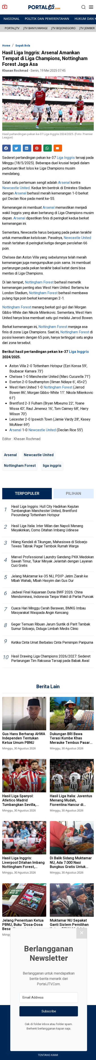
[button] (83, 7)
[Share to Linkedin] (27, 148)
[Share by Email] (58, 148)
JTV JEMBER (87, 28)
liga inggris (52, 465)
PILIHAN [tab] (73, 494)
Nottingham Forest (39, 282)
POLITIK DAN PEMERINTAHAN (47, 18)
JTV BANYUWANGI (35, 28)
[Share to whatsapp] (47, 148)
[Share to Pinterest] (37, 148)
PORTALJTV (12, 28)
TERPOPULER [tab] (27, 494)
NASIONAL (11, 18)
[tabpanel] (48, 585)
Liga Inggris (66, 157)
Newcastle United (16, 188)
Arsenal (64, 182)
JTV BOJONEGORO (63, 28)
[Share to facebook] (6, 148)
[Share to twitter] (17, 148)
